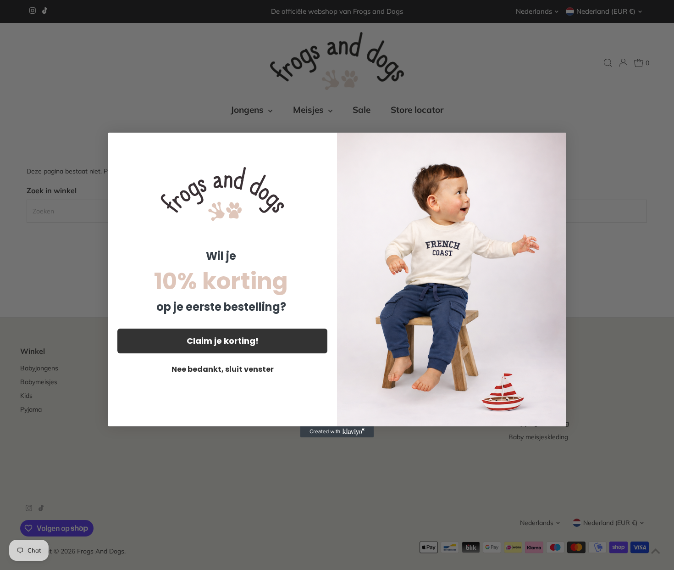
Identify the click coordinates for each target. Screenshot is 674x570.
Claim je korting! (223, 340)
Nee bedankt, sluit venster (222, 369)
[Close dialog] (555, 144)
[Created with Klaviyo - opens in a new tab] (337, 431)
